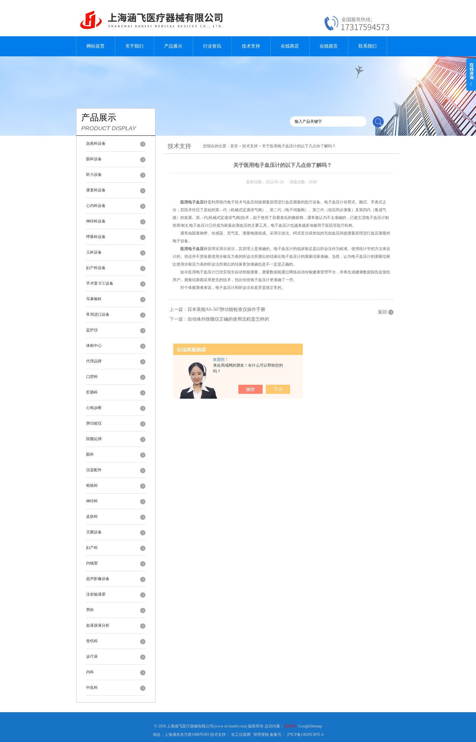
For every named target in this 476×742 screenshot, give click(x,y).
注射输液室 (96, 594)
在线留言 (329, 46)
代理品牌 (94, 361)
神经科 (92, 501)
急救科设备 (96, 143)
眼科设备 (94, 159)
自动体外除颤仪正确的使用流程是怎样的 (228, 319)
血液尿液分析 (97, 625)
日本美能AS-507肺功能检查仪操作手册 (226, 309)
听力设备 (94, 174)
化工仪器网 (241, 734)
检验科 (92, 485)
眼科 (90, 454)
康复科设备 (96, 190)
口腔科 (92, 376)
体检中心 (94, 345)
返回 (382, 312)
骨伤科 (92, 641)
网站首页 (95, 46)
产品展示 (173, 46)
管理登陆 (261, 734)
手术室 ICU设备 (99, 283)
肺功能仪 (94, 423)
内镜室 (92, 563)
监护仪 (92, 330)
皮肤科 (92, 516)
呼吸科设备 (96, 236)
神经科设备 (96, 221)
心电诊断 (94, 407)
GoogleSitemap (310, 726)
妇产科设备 (96, 268)
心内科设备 (96, 205)
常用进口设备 (97, 314)
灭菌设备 (94, 532)
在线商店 (290, 46)
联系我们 (367, 46)
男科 (90, 610)
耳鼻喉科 (94, 299)
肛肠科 (92, 392)
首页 (234, 146)
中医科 (92, 687)
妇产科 (92, 547)
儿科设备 (94, 252)
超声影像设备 (97, 578)
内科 (90, 672)
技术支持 (251, 46)
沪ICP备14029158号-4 (305, 734)
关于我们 (134, 46)
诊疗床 (92, 656)
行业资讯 (212, 46)
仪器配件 (94, 470)
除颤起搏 (94, 439)
